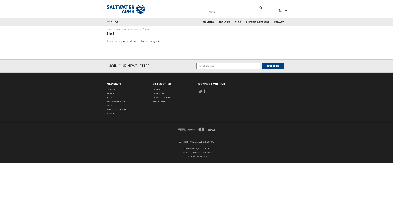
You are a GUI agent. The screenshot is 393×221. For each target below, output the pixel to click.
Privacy (279, 22)
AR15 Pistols (158, 93)
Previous (385, 211)
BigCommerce (202, 148)
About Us (224, 22)
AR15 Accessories (161, 97)
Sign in (110, 109)
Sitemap (110, 113)
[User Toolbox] (280, 10)
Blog (238, 22)
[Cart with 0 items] (285, 10)
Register (121, 109)
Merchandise (158, 101)
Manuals (208, 22)
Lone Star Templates (202, 152)
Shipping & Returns (257, 22)
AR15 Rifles (157, 89)
